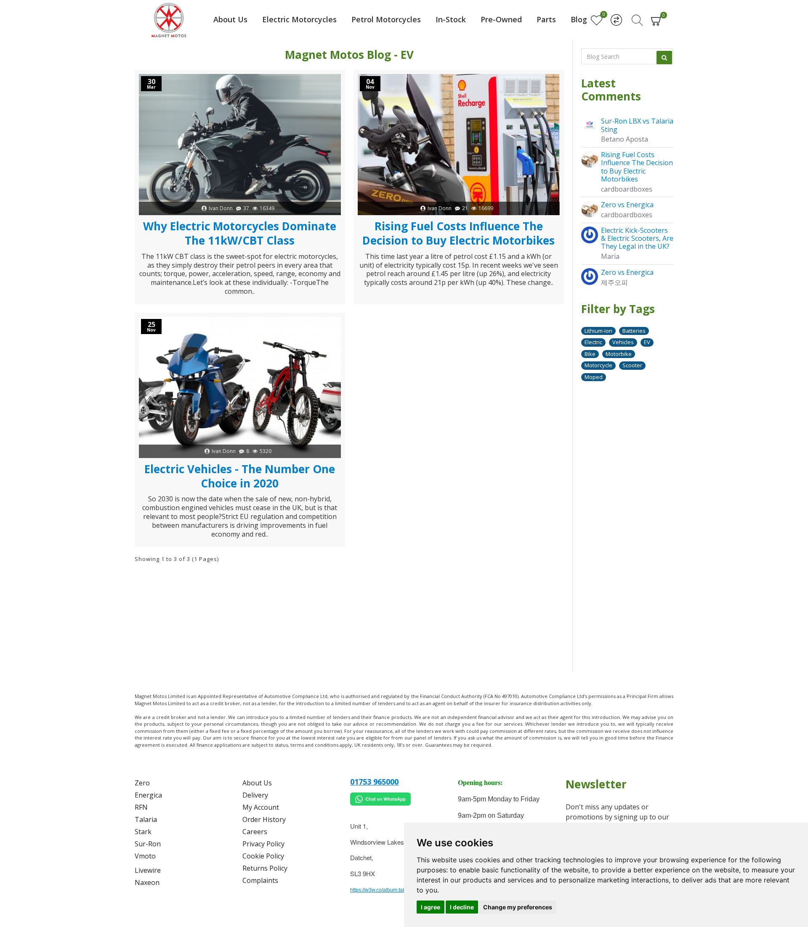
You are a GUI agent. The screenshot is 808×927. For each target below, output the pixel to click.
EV (647, 342)
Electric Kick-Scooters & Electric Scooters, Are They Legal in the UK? (637, 238)
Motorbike (619, 354)
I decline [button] (462, 907)
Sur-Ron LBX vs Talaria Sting (637, 125)
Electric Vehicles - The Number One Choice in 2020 (239, 476)
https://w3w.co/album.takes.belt (385, 890)
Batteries (634, 330)
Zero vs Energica (627, 205)
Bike (590, 354)
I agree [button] (430, 907)
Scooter (632, 365)
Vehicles (623, 342)
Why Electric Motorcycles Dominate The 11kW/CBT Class (239, 233)
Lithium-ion (598, 330)
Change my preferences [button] (517, 907)
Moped (594, 377)
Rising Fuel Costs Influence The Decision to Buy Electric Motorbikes (458, 233)
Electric (593, 342)
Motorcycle (598, 365)
